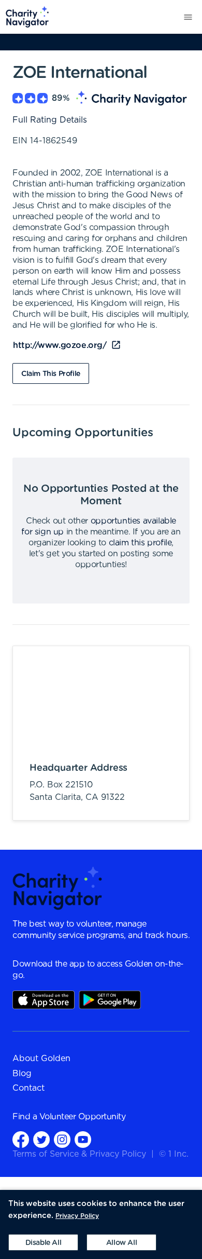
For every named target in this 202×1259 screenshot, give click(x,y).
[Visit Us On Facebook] (20, 1139)
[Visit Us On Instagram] (62, 1139)
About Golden (41, 1058)
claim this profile (140, 543)
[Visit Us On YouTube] (83, 1139)
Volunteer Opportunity (82, 1117)
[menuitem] (24, 17)
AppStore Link (43, 999)
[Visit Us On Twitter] (41, 1139)
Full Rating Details (49, 120)
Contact (28, 1088)
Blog (22, 1073)
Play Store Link (110, 999)
